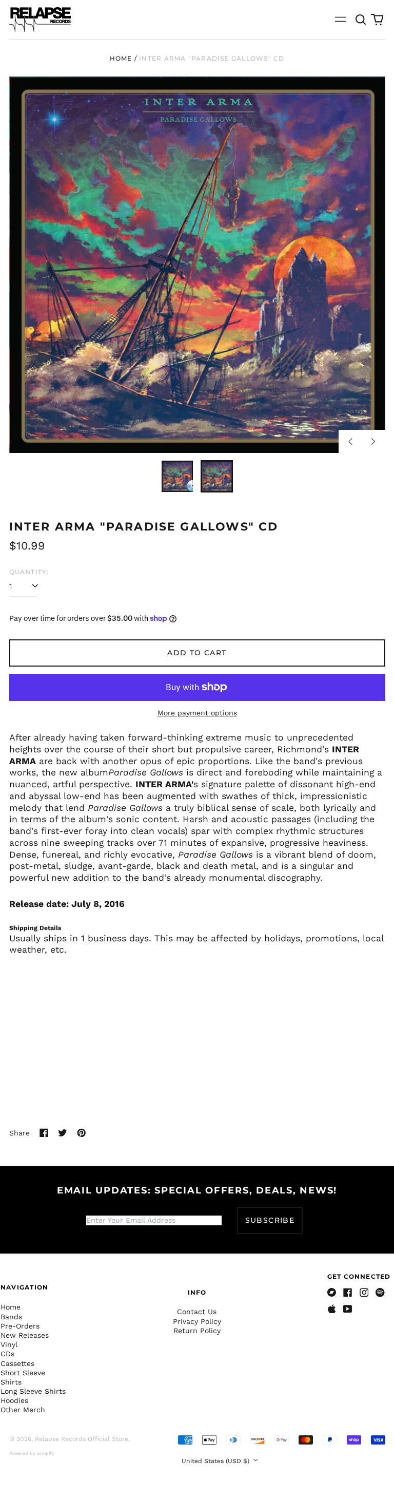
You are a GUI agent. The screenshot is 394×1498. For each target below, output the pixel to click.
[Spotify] (380, 1292)
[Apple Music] (332, 1309)
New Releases (25, 1335)
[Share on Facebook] (44, 1132)
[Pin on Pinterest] (81, 1132)
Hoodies (14, 1400)
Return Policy (197, 1330)
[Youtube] (347, 1309)
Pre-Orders (20, 1326)
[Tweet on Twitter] (62, 1132)
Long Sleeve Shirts (33, 1391)
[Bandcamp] (332, 1292)
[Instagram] (364, 1292)
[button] (361, 19)
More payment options (197, 713)
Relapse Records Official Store (81, 1439)
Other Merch (23, 1410)
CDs (7, 1354)
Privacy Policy (197, 1321)
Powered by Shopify (31, 1453)
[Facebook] (347, 1292)
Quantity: (29, 572)
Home (121, 58)
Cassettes (17, 1363)
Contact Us (196, 1311)
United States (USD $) (216, 1461)
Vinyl (9, 1344)
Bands (11, 1317)
